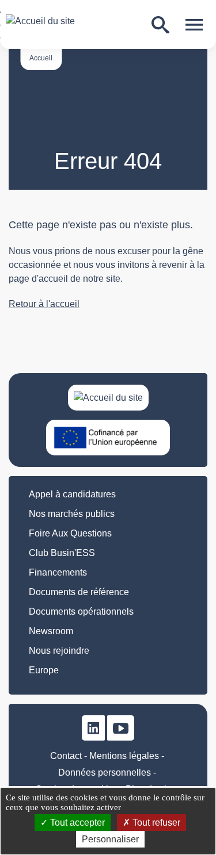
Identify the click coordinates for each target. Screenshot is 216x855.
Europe (44, 670)
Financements (58, 572)
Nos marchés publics (72, 514)
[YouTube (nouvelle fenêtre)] (120, 728)
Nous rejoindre (59, 650)
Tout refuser (155, 822)
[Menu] (194, 24)
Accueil (40, 58)
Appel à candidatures (72, 494)
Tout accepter (76, 822)
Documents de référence (79, 592)
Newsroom (51, 631)
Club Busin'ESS (62, 553)
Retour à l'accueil (44, 304)
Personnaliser (110, 839)
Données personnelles (104, 772)
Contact (66, 756)
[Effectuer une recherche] (160, 25)
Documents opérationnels (81, 611)
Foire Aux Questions (70, 533)
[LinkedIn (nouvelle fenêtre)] (94, 728)
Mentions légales (124, 756)
